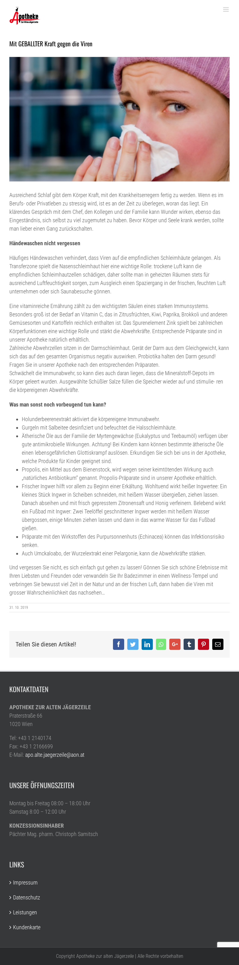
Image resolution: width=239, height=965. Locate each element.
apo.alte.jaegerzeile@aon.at (54, 754)
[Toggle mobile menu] (226, 9)
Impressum (25, 882)
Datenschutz (26, 897)
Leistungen (25, 912)
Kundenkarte (26, 927)
